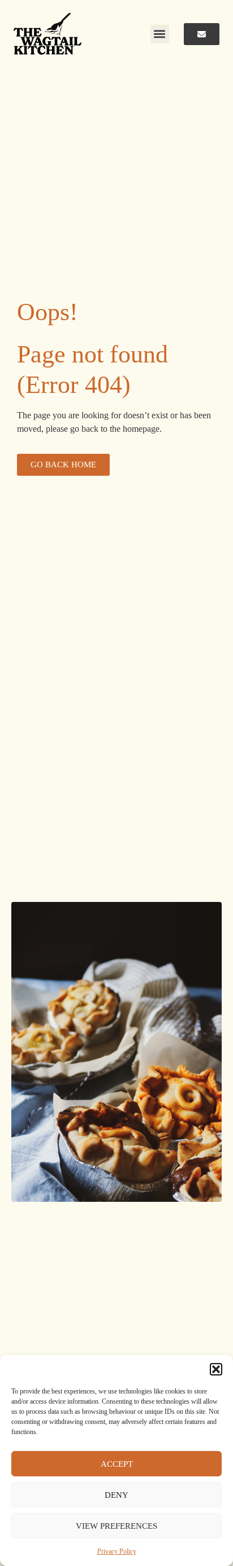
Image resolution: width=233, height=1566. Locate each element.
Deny (116, 1494)
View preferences (116, 1525)
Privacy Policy (116, 1551)
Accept (117, 1463)
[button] (216, 1369)
